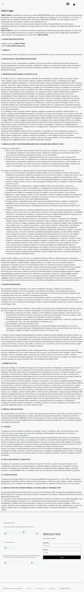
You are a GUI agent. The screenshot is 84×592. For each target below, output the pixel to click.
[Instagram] (80, 588)
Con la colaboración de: (9, 542)
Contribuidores (52, 588)
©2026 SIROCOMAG (9, 523)
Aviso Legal (28, 588)
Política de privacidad (40, 588)
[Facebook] (75, 588)
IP (25, 437)
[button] (80, 4)
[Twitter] (77, 588)
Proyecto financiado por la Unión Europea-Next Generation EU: (18, 527)
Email (45, 550)
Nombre (46, 543)
